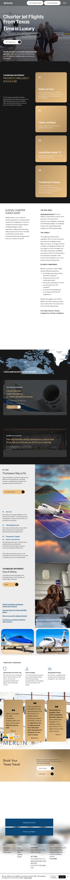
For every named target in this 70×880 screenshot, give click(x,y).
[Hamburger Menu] (64, 3)
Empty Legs (7, 852)
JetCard (6, 850)
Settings (53, 877)
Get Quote (6, 848)
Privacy (19, 856)
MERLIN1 (8, 3)
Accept (62, 877)
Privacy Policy (28, 878)
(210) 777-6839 (36, 852)
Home (19, 848)
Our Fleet (20, 850)
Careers (19, 854)
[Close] (68, 877)
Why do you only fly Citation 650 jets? (14, 616)
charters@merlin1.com (38, 850)
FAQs (19, 852)
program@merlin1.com (38, 859)
